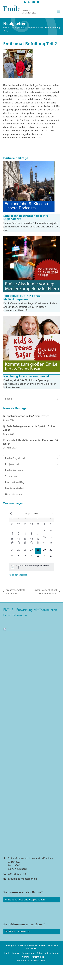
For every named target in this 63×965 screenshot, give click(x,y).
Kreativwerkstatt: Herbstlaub (14, 591)
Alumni (25, 956)
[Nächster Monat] (52, 513)
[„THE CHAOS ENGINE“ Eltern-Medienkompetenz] (31, 264)
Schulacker (11, 476)
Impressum (28, 953)
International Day (14, 482)
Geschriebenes (13, 494)
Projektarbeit (12, 464)
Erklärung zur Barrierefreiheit (31, 960)
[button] (58, 11)
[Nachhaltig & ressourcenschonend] (31, 344)
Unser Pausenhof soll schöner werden (43, 591)
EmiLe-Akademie (14, 470)
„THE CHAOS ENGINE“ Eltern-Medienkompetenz (22, 297)
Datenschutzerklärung (48, 953)
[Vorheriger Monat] (10, 513)
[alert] (31, 567)
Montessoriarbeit (14, 488)
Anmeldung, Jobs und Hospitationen (25, 899)
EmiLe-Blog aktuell (15, 458)
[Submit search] (57, 398)
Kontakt (15, 953)
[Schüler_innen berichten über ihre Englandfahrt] (29, 186)
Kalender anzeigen (18, 574)
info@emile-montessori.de (22, 878)
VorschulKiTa (38, 956)
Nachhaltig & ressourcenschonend (26, 376)
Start (6, 953)
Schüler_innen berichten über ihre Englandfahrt (25, 217)
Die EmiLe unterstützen (17, 931)
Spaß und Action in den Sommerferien (28, 416)
